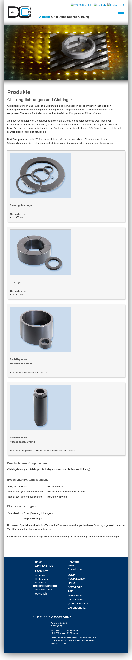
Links (71, 583)
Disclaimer (75, 599)
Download (75, 587)
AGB (70, 591)
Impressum (75, 595)
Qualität (41, 593)
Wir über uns (44, 566)
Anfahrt (71, 566)
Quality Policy (78, 603)
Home (38, 562)
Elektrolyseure (41, 579)
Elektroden (40, 576)
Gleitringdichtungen (44, 586)
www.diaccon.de (58, 643)
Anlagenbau (41, 583)
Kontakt (73, 562)
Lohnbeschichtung (43, 589)
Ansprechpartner (75, 569)
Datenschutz (77, 607)
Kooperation (76, 579)
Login (71, 574)
